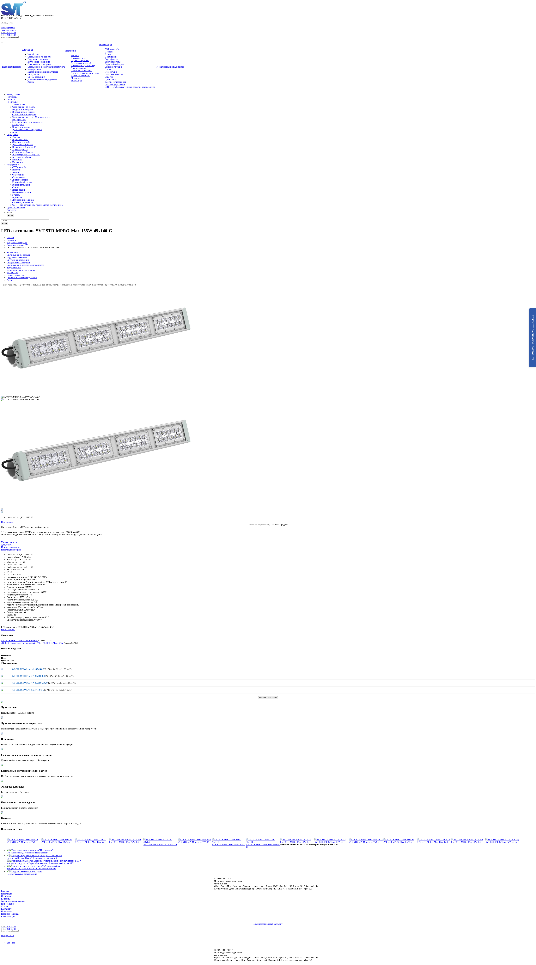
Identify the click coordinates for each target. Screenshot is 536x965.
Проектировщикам (165, 67)
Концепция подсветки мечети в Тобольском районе (31, 868)
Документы (6, 545)
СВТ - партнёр (112, 49)
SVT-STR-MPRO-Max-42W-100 (124, 842)
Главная (5, 891)
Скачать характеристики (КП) (259, 525)
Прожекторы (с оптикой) (83, 65)
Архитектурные (78, 68)
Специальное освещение (39, 64)
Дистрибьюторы (112, 62)
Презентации (111, 72)
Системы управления (115, 84)
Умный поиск (34, 54)
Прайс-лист (110, 79)
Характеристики (9, 542)
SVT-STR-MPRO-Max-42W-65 (89, 842)
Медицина (76, 78)
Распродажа (33, 74)
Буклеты (109, 77)
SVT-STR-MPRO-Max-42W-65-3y (501, 842)
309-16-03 (8, 32)
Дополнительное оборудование (42, 79)
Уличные (75, 55)
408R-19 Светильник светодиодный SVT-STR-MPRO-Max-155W (32, 643)
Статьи (108, 69)
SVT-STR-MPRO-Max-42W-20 (21, 842)
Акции (108, 54)
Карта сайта (6, 909)
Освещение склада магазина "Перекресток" (27, 852)
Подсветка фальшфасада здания (22, 874)
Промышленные (79, 58)
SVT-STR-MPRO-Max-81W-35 (328, 842)
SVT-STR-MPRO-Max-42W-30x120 (160, 844)
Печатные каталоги (114, 74)
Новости (17, 67)
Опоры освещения (36, 77)
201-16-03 (8, 35)
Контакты (179, 67)
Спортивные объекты (81, 70)
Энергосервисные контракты (85, 73)
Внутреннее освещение (38, 62)
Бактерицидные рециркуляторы (42, 72)
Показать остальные (268, 698)
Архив (30, 82)
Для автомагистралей (81, 63)
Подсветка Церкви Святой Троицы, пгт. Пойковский (32, 858)
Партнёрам (7, 67)
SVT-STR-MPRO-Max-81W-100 (466, 842)
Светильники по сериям (39, 57)
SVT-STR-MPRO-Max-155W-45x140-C (19, 640)
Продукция (27, 49)
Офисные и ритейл (80, 60)
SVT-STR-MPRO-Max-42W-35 (55, 842)
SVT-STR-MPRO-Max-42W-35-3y (433, 842)
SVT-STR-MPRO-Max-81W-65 (397, 842)
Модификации (34, 69)
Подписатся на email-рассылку (268, 924)
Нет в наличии (8, 629)
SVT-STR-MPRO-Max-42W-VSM (193, 842)
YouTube (11, 943)
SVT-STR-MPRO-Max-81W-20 (294, 842)
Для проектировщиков (115, 82)
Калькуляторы (13, 94)
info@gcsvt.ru (7, 935)
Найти (10, 216)
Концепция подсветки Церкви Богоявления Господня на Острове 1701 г (41, 863)
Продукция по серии (11, 550)
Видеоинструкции (113, 67)
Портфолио (70, 51)
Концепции (76, 80)
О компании (111, 57)
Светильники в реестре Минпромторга (46, 67)
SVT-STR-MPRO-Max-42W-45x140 (228, 844)
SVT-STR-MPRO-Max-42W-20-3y (364, 842)
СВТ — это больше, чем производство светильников (130, 87)
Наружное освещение (37, 59)
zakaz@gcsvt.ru (8, 27)
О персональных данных (13, 901)
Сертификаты (111, 59)
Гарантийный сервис (115, 64)
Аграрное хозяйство (80, 75)
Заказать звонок (8, 30)
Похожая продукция (10, 547)
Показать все (7, 522)
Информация (105, 44)
